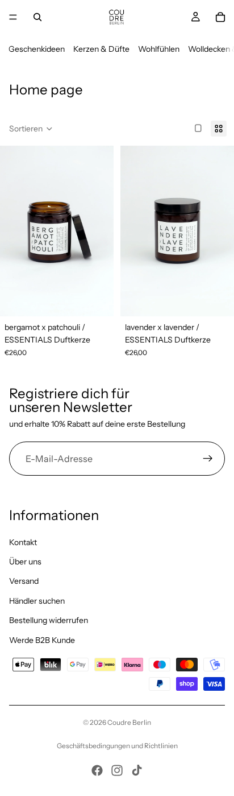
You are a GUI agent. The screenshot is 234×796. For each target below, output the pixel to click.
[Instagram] (117, 770)
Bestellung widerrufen (48, 620)
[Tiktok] (137, 770)
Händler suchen (37, 600)
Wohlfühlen (158, 49)
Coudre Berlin (129, 722)
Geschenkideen (37, 49)
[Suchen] (37, 17)
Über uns (25, 561)
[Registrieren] (208, 459)
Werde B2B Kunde (42, 639)
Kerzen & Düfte (101, 49)
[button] (31, 129)
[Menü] (13, 17)
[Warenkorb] (220, 17)
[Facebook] (97, 770)
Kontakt (23, 542)
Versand (24, 581)
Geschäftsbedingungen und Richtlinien (117, 745)
